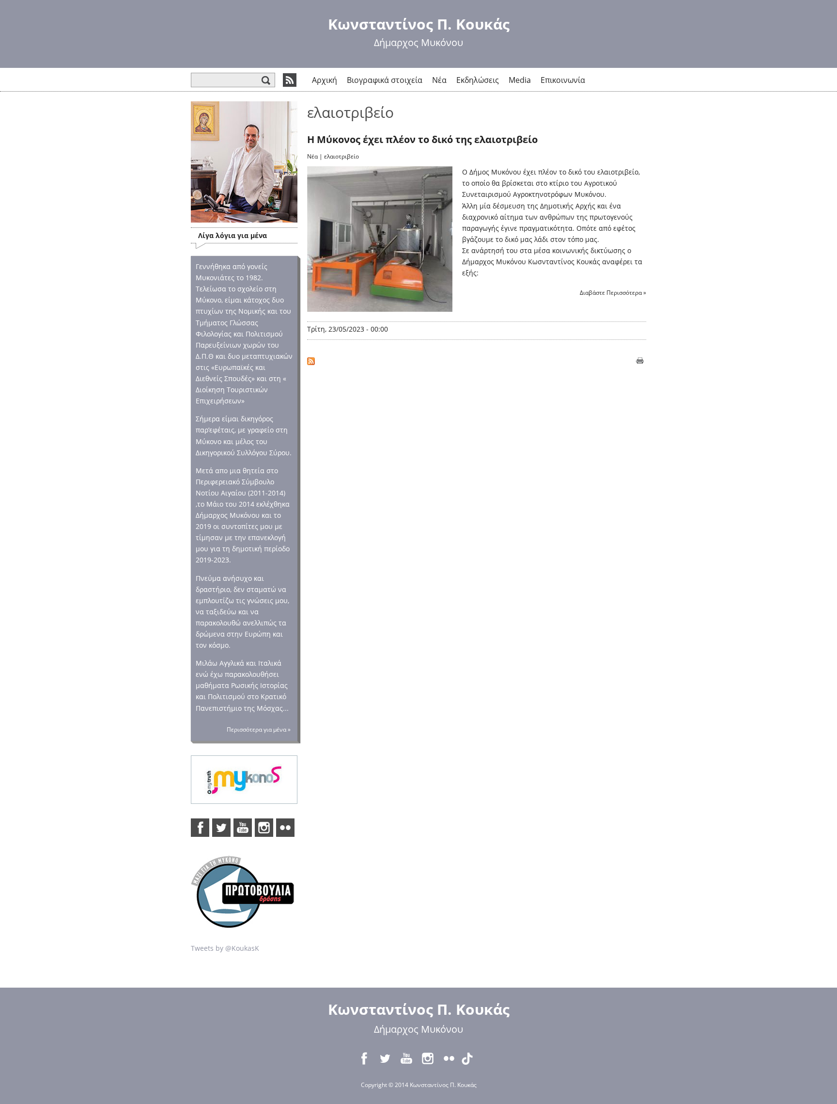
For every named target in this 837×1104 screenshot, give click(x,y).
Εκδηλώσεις (477, 80)
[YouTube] (242, 827)
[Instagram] (264, 827)
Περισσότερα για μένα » (259, 729)
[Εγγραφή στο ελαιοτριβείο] (311, 359)
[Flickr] (285, 827)
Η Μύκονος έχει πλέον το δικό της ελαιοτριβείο (422, 139)
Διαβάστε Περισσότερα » (613, 292)
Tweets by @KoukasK (225, 948)
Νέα (439, 80)
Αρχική (324, 80)
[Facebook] (200, 827)
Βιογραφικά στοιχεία (384, 80)
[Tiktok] (470, 1058)
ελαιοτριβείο (341, 156)
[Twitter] (221, 827)
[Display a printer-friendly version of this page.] (640, 359)
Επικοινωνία (563, 80)
